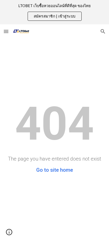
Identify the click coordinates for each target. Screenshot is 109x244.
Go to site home (54, 170)
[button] (6, 31)
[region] (54, 12)
